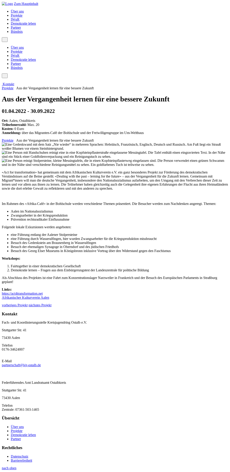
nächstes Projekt (40, 305)
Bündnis (17, 31)
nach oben (9, 468)
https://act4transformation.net (22, 293)
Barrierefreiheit (21, 460)
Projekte (16, 15)
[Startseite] (7, 4)
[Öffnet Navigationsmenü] (5, 39)
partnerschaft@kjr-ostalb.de (21, 365)
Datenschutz (19, 456)
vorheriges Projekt (15, 305)
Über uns (17, 11)
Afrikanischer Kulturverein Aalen (25, 297)
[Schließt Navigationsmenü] (5, 75)
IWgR (15, 19)
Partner (16, 27)
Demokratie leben (23, 23)
